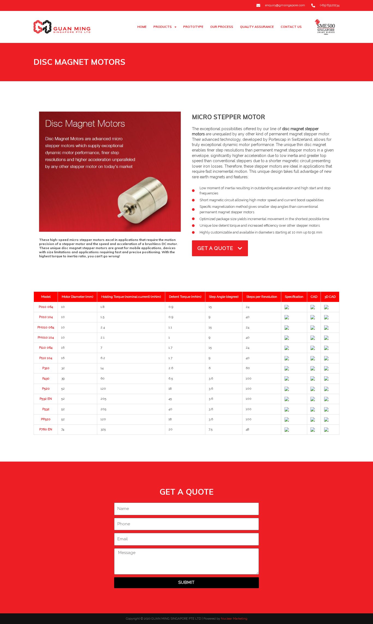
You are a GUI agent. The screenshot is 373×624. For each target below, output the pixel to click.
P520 (46, 388)
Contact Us (291, 27)
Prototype (193, 27)
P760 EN (45, 429)
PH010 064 (45, 327)
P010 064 (46, 307)
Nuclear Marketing (234, 618)
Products (162, 27)
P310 (45, 368)
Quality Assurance (257, 27)
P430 (45, 378)
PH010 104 (46, 337)
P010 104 (46, 317)
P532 (45, 409)
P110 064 (45, 347)
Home (142, 27)
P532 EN (46, 399)
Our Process (221, 27)
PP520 (46, 419)
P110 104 (45, 358)
